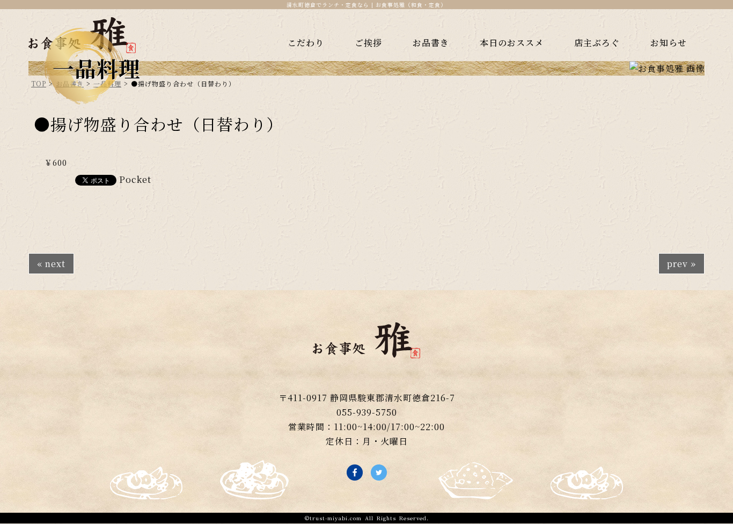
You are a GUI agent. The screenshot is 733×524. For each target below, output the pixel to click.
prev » (681, 263)
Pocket (135, 179)
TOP (38, 83)
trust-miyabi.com (336, 518)
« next (51, 263)
